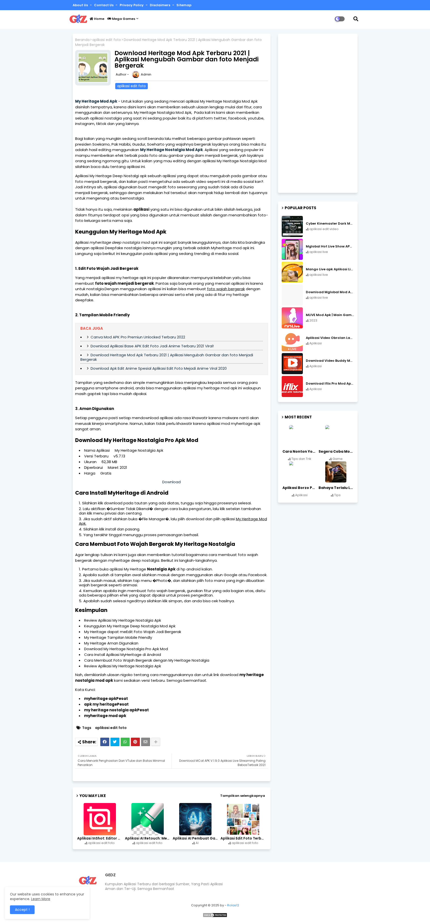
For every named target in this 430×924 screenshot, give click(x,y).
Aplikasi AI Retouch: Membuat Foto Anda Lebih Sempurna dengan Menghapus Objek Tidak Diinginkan (148, 838)
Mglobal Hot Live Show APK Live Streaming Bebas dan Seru (330, 246)
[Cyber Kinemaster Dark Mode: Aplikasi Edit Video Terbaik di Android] (292, 226)
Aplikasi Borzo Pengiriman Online (300, 487)
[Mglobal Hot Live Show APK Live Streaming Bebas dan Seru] (292, 249)
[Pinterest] (135, 742)
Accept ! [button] (22, 909)
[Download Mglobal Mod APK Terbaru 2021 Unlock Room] (292, 295)
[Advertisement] (318, 113)
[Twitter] (114, 742)
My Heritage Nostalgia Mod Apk (171, 149)
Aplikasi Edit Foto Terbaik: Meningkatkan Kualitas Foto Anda (243, 838)
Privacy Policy (132, 5)
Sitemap (183, 5)
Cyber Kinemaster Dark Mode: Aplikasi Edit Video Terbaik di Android (330, 223)
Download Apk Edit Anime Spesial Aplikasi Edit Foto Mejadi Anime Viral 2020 (159, 368)
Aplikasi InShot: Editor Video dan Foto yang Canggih (100, 838)
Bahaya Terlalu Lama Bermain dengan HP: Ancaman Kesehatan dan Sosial (336, 487)
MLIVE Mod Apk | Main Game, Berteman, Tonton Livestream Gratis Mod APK (330, 315)
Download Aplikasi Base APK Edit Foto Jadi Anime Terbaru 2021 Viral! (152, 346)
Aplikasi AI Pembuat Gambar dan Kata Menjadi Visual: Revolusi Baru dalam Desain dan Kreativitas (196, 838)
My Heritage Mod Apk (96, 101)
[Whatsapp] (125, 742)
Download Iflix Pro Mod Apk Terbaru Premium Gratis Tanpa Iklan (330, 383)
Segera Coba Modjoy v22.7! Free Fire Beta (336, 451)
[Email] (145, 742)
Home (98, 18)
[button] (356, 19)
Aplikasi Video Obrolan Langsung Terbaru (330, 338)
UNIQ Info (81, 859)
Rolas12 (233, 905)
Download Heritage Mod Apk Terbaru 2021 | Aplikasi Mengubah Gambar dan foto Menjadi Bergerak (166, 357)
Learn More (40, 898)
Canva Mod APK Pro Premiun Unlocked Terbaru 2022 (138, 337)
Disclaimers (160, 5)
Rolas (94, 859)
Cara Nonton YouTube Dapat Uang (300, 451)
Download (171, 481)
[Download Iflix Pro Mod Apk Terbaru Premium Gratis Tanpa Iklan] (292, 386)
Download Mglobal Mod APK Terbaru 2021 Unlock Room (330, 292)
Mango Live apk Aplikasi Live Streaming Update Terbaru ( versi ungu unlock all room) (330, 269)
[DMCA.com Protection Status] (215, 916)
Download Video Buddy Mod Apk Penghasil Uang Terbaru (330, 361)
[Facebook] (104, 742)
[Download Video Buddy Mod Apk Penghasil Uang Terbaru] (292, 363)
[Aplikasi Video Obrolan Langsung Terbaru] (292, 340)
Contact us (104, 5)
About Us (81, 5)
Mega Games (123, 18)
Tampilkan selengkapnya (242, 795)
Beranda (82, 40)
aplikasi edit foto (106, 40)
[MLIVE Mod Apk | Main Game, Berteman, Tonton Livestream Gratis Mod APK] (292, 317)
